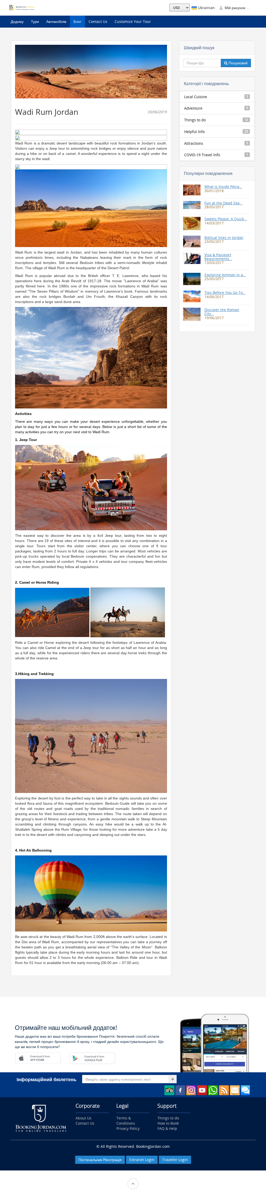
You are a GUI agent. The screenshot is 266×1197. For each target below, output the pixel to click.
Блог (77, 21)
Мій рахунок (235, 7)
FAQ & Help (167, 1128)
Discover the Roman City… (221, 311)
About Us (83, 1118)
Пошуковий (238, 62)
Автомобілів (56, 21)
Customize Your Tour (133, 21)
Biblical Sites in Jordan (223, 237)
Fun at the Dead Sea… (223, 202)
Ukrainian (206, 7)
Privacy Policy (127, 1128)
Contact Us (98, 21)
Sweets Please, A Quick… (225, 218)
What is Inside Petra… (223, 186)
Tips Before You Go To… (224, 292)
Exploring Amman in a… (225, 274)
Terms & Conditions (125, 1121)
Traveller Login (175, 1159)
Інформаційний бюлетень (46, 1079)
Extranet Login (141, 1159)
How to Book (168, 1123)
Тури (35, 21)
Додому (17, 21)
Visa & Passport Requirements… (218, 256)
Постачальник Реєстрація (100, 1159)
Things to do (168, 1118)
